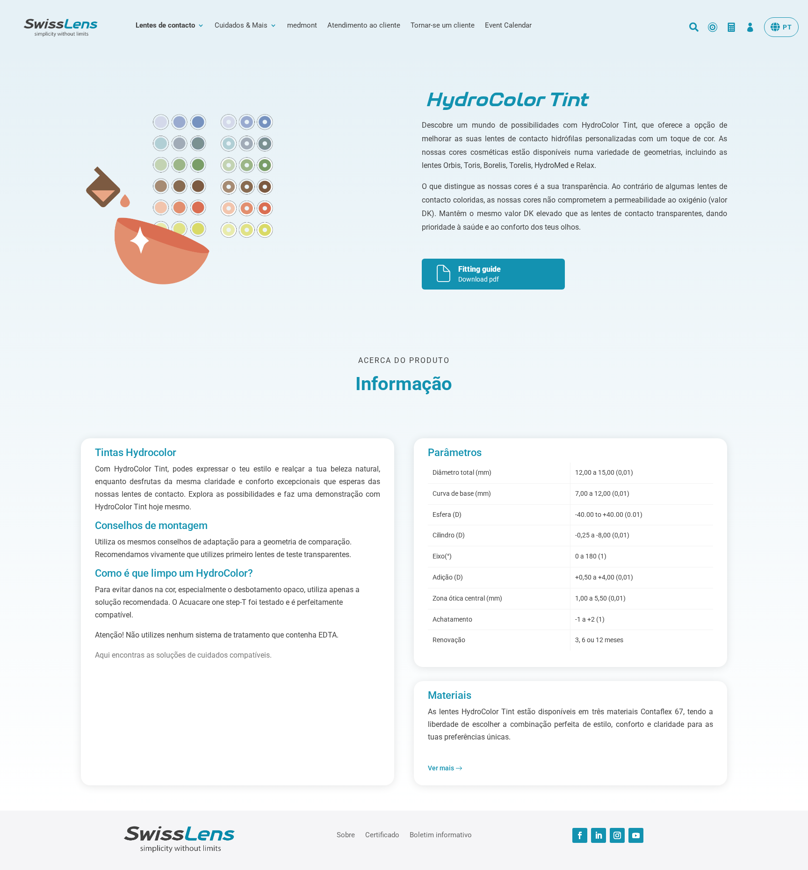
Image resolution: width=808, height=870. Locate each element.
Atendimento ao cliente (363, 25)
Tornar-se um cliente (443, 25)
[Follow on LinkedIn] (598, 835)
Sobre (346, 834)
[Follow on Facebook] (579, 835)
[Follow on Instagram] (617, 835)
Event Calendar (508, 25)
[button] (781, 27)
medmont (302, 25)
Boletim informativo (441, 834)
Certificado (382, 834)
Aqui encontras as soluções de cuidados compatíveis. (183, 655)
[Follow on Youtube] (635, 835)
